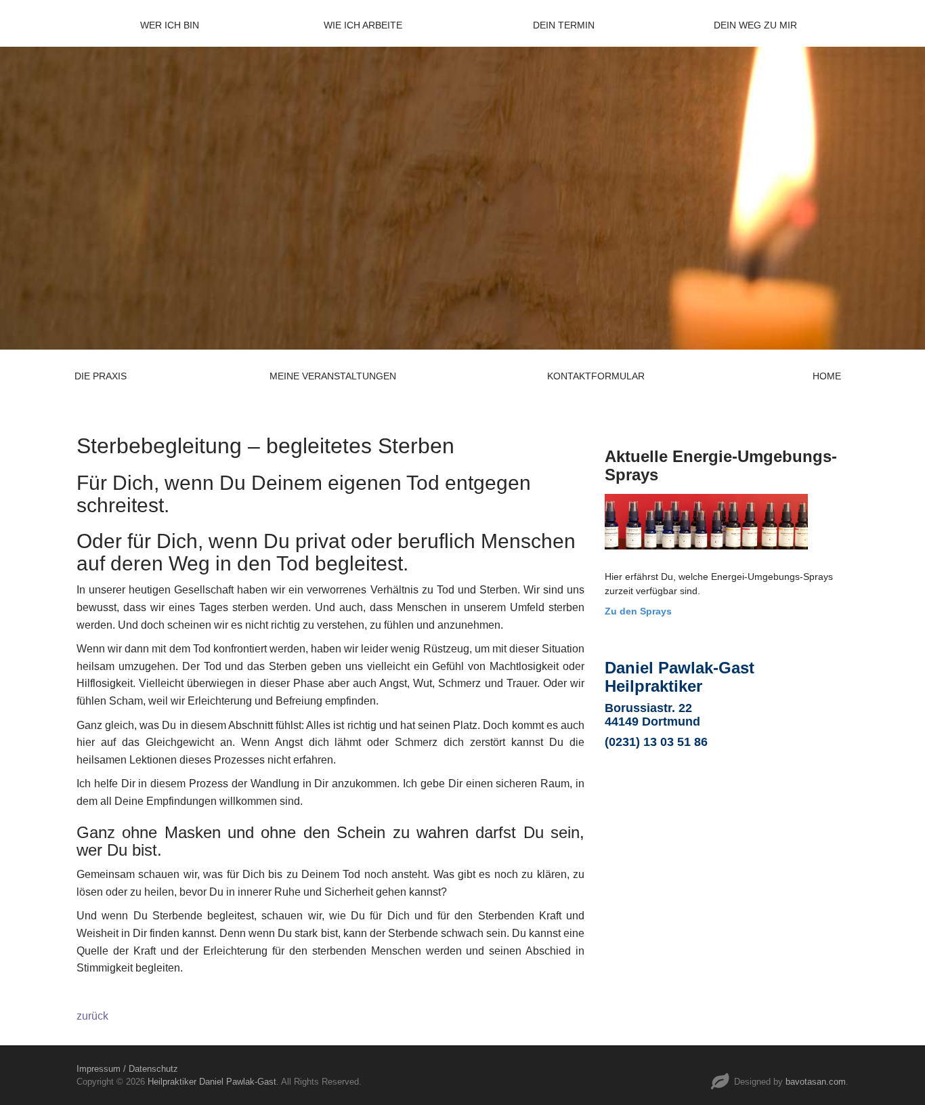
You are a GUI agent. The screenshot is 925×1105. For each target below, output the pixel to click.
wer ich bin (169, 25)
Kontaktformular (596, 376)
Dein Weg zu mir (755, 25)
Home (827, 376)
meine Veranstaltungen (333, 376)
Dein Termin (564, 25)
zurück (92, 1016)
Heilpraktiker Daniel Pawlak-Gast (212, 1082)
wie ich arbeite (363, 25)
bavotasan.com (816, 1082)
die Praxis (100, 376)
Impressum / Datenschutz (127, 1069)
